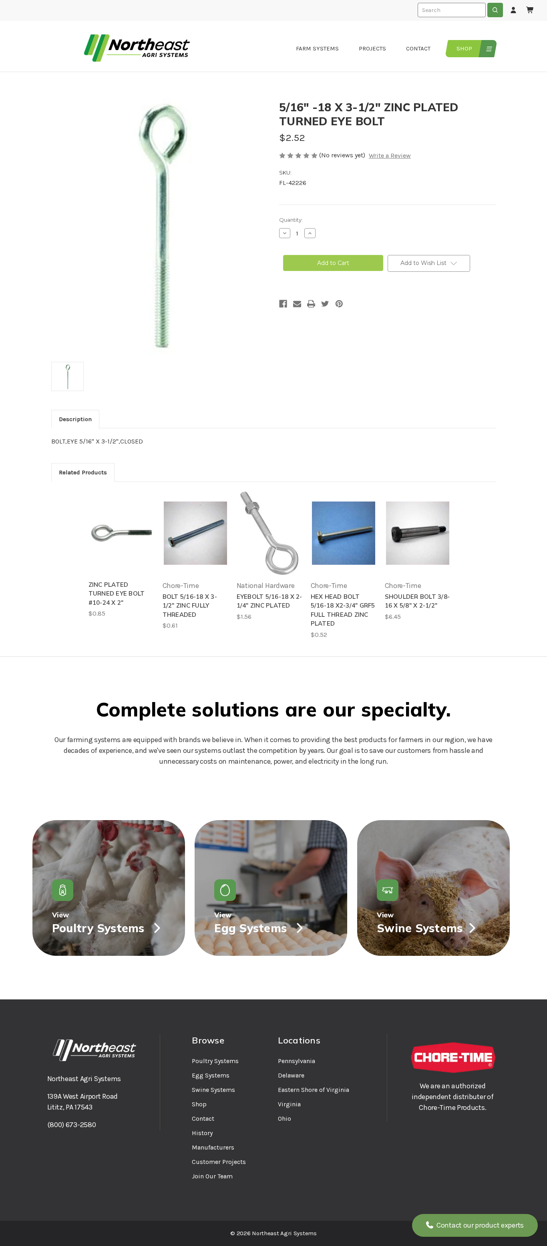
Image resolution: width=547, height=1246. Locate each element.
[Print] (311, 303)
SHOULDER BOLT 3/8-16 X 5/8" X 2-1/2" (417, 601)
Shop (464, 48)
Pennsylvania (296, 1061)
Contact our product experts (479, 1225)
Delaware (291, 1075)
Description (75, 419)
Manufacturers (213, 1147)
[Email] (297, 303)
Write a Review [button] (390, 155)
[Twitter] (325, 303)
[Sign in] (513, 10)
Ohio (284, 1118)
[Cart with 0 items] (530, 10)
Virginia (289, 1104)
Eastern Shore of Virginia (313, 1090)
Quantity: (291, 220)
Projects (372, 48)
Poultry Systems (215, 1061)
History (202, 1133)
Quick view (121, 533)
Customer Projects (219, 1162)
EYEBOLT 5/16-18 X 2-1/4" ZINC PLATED (269, 601)
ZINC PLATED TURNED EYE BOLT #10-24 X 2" (116, 593)
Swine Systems (213, 1090)
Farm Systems (317, 48)
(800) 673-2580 (71, 1124)
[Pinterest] (339, 303)
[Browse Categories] (488, 48)
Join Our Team (212, 1176)
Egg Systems (210, 1075)
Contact (418, 48)
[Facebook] (283, 303)
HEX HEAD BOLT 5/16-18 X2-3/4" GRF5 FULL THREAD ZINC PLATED (343, 610)
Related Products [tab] (83, 472)
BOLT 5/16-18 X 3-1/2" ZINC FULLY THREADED (190, 605)
